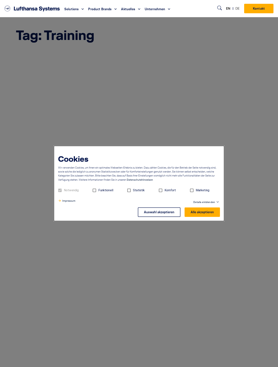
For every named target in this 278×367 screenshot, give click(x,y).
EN (228, 8)
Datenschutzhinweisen (140, 180)
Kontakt (259, 8)
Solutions (71, 9)
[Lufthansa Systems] (32, 8)
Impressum (68, 201)
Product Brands (100, 9)
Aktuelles (128, 9)
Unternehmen (155, 9)
